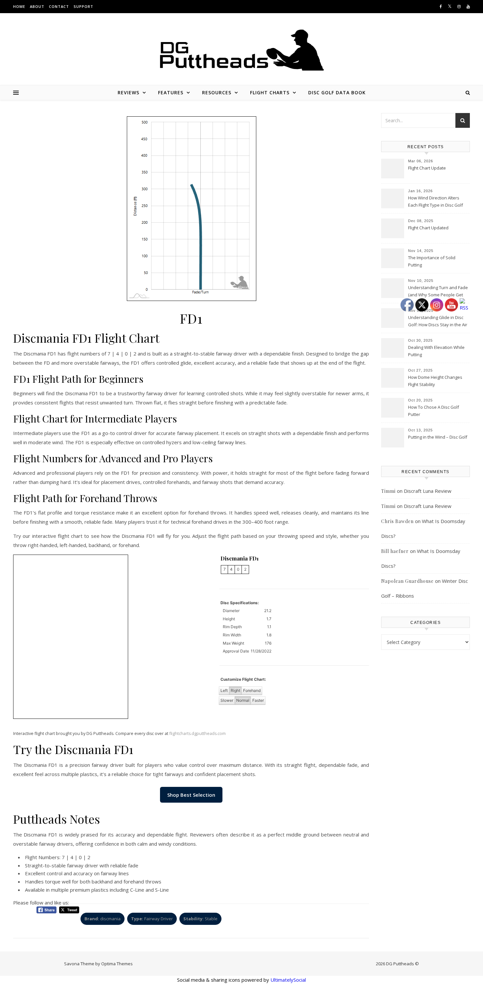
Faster (258, 700)
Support (83, 6)
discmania (102, 919)
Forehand (252, 690)
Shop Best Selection (191, 794)
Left (224, 690)
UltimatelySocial (288, 979)
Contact (59, 6)
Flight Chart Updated (428, 228)
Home (19, 6)
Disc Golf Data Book (337, 92)
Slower (226, 700)
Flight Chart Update (427, 168)
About (37, 6)
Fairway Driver (152, 919)
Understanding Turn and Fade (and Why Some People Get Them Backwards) (438, 292)
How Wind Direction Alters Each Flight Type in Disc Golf (435, 201)
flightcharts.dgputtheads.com (197, 733)
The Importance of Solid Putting (431, 261)
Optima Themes (117, 964)
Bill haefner (395, 551)
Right (235, 690)
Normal (242, 700)
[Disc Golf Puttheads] (241, 50)
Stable (200, 919)
